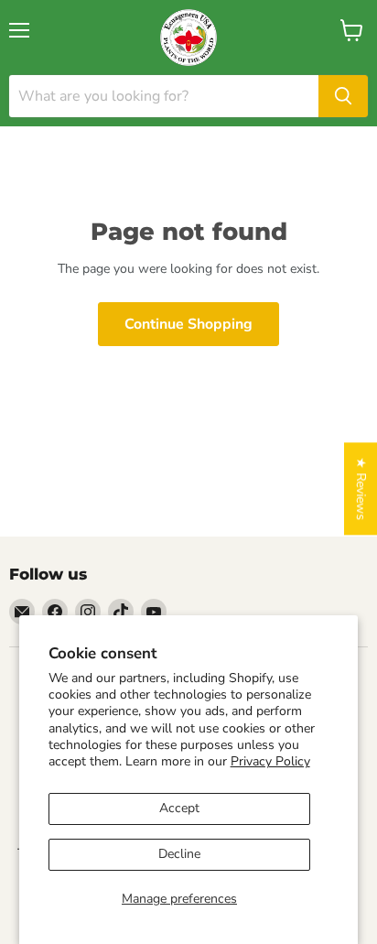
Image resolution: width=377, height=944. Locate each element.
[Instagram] (88, 611)
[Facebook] (55, 611)
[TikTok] (121, 611)
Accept (179, 808)
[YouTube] (154, 611)
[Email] (22, 611)
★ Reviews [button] (361, 488)
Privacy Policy (270, 761)
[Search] (343, 96)
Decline (179, 854)
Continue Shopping (188, 324)
